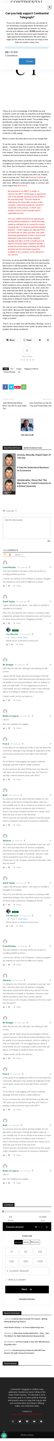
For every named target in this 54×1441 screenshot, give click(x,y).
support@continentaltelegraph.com (27, 1414)
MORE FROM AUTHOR (33, 448)
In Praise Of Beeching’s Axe (33, 1327)
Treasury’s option (36, 177)
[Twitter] (20, 1421)
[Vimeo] (27, 1421)
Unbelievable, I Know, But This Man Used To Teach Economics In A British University (34, 483)
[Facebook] (12, 1421)
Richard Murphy (9, 372)
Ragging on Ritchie (31, 369)
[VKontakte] (34, 1421)
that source (22, 186)
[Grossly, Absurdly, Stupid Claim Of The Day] (9, 461)
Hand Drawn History (12, 1327)
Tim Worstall (27, 435)
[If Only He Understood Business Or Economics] (9, 474)
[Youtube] (41, 1421)
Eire (12, 369)
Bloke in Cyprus (11, 716)
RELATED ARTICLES (12, 448)
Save (18, 387)
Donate (29, 61)
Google (18, 369)
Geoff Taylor (22, 637)
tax (19, 372)
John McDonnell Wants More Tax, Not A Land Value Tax (15, 406)
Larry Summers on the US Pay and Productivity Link (40, 404)
